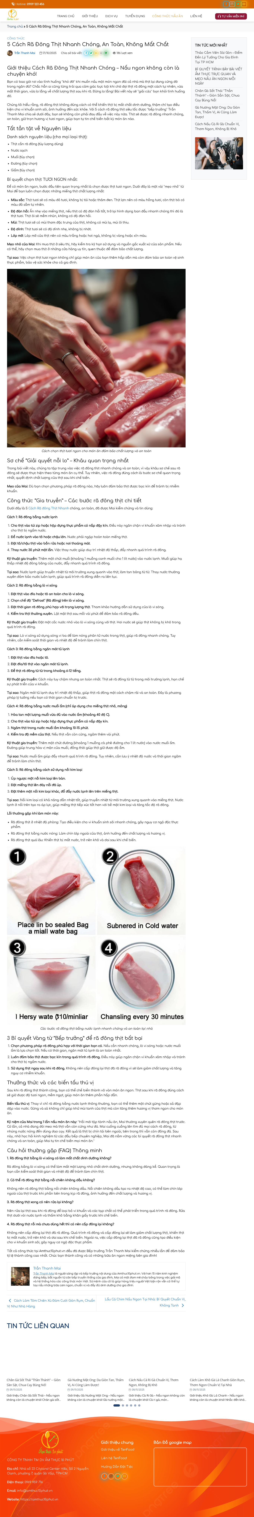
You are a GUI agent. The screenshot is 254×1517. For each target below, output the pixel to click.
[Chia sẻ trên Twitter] (91, 53)
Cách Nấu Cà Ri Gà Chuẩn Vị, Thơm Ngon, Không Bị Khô (217, 127)
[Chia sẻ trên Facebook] (86, 53)
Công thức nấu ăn (167, 16)
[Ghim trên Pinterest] (101, 53)
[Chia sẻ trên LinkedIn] (106, 53)
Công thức (16, 38)
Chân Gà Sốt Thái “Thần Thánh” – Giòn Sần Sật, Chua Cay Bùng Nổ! (217, 95)
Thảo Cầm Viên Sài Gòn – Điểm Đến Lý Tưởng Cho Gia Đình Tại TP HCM (218, 57)
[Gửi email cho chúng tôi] (244, 4)
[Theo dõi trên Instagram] (232, 4)
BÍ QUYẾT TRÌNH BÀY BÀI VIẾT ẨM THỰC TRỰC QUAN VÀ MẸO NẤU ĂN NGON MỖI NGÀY (218, 76)
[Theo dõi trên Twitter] (238, 4)
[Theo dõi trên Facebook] (226, 4)
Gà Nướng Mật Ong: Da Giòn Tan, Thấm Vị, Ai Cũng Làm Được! (217, 112)
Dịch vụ (111, 16)
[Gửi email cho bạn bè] (96, 53)
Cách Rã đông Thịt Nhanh (48, 508)
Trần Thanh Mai (24, 53)
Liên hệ (196, 16)
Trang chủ (66, 16)
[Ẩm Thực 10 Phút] (29, 15)
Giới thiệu (90, 16)
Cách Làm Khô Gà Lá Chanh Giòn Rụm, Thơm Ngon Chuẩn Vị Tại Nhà (217, 1382)
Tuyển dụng (135, 16)
